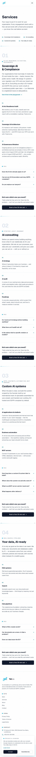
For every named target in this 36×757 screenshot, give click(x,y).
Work (3, 697)
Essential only (26, 752)
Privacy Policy (6, 716)
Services (4, 699)
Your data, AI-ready (25, 41)
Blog (3, 705)
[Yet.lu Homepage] (4, 3)
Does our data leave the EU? (18, 639)
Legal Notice (5, 722)
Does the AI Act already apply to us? (18, 172)
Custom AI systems (8, 41)
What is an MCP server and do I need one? (18, 486)
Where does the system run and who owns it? (18, 481)
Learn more (6, 748)
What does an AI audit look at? (18, 327)
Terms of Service (6, 719)
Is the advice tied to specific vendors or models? (18, 334)
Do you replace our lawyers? (18, 184)
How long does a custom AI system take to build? (18, 474)
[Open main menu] (32, 3)
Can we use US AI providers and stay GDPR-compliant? (18, 178)
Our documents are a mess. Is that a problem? (18, 633)
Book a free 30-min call (17, 207)
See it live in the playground (11, 95)
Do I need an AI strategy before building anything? (18, 321)
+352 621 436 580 (9, 734)
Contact (4, 708)
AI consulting (28, 37)
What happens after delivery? (18, 491)
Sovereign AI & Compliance (11, 37)
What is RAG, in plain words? (18, 627)
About (3, 702)
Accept (10, 752)
